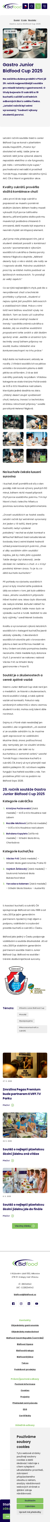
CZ (25, 6)
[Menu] (44, 6)
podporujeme (26, 1021)
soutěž (23, 1014)
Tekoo (25, 1363)
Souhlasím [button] (30, 1500)
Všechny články (23, 1226)
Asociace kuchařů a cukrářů (28, 1029)
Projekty (25, 1396)
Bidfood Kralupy (25, 1350)
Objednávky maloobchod (25, 1331)
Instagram (21, 1303)
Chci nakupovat (38, 6)
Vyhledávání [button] (31, 6)
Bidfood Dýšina (25, 1356)
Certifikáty (25, 1415)
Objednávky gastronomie (25, 1325)
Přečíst (6, 1105)
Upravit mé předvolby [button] (30, 1512)
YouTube (36, 1303)
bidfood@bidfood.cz (25, 1294)
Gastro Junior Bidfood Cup (32, 1008)
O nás (24, 20)
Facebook (13, 1303)
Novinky (32, 20)
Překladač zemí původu (25, 1403)
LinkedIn (29, 1303)
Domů (17, 20)
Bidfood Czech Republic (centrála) (25, 1338)
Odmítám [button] (30, 1506)
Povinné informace (25, 1384)
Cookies (25, 1390)
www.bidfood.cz (25, 1263)
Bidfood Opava (25, 1344)
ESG (25, 1409)
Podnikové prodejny (25, 1369)
